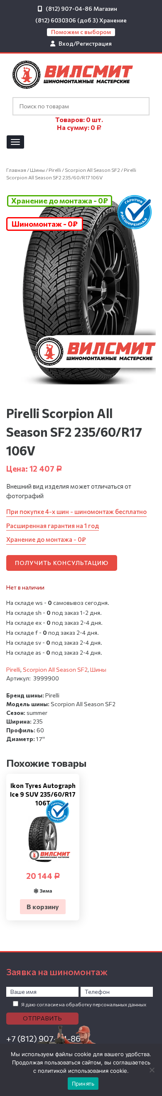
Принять (83, 1083)
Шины (37, 170)
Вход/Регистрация (85, 43)
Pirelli (55, 170)
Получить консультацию (61, 562)
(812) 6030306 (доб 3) (66, 20)
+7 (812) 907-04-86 (43, 1038)
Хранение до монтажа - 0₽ (59, 200)
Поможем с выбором (81, 31)
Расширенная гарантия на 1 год (52, 525)
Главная (16, 170)
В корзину (43, 906)
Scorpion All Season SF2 (92, 170)
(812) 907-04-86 (69, 8)
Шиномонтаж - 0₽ (45, 223)
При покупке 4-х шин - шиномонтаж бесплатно (76, 511)
